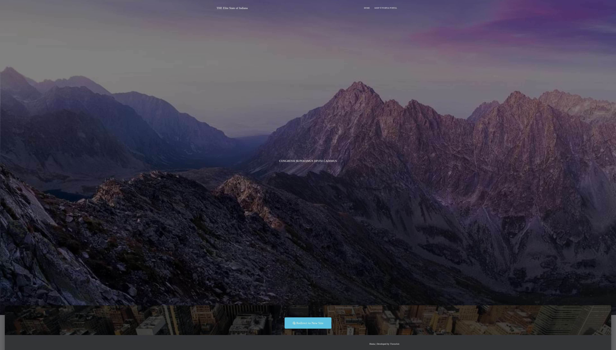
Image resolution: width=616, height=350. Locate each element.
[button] (308, 323)
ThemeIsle (394, 344)
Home (367, 8)
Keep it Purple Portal (386, 8)
